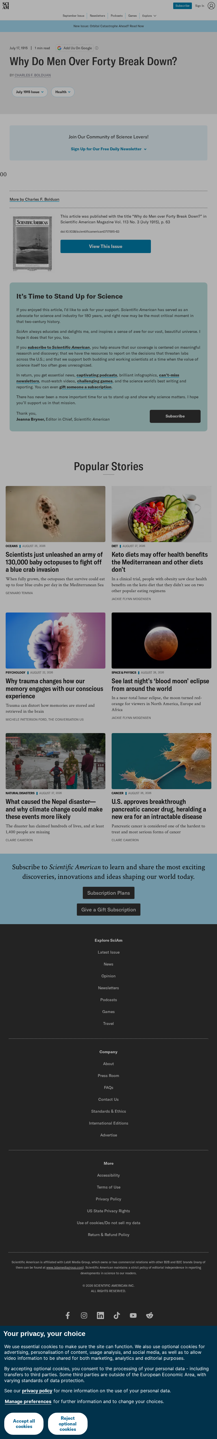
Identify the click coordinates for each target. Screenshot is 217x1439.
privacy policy (37, 1390)
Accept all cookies (24, 1423)
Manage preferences (28, 1401)
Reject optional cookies (68, 1423)
